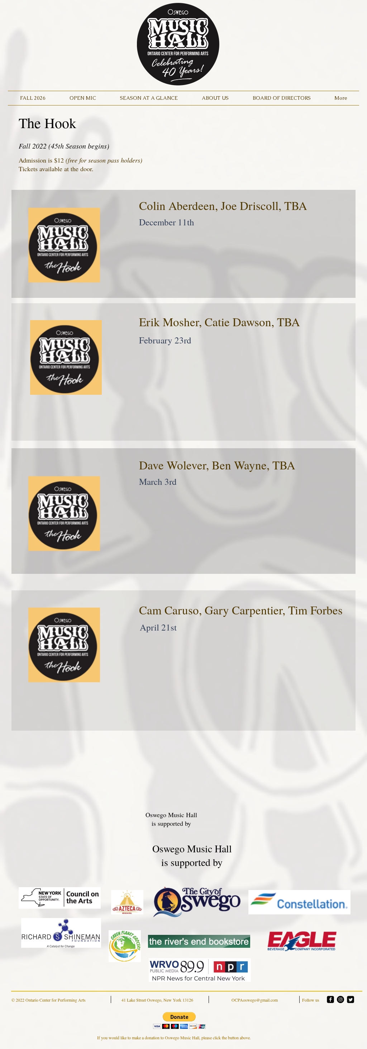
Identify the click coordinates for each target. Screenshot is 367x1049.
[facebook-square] (330, 999)
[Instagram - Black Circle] (340, 999)
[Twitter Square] (350, 999)
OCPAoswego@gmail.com (255, 1000)
